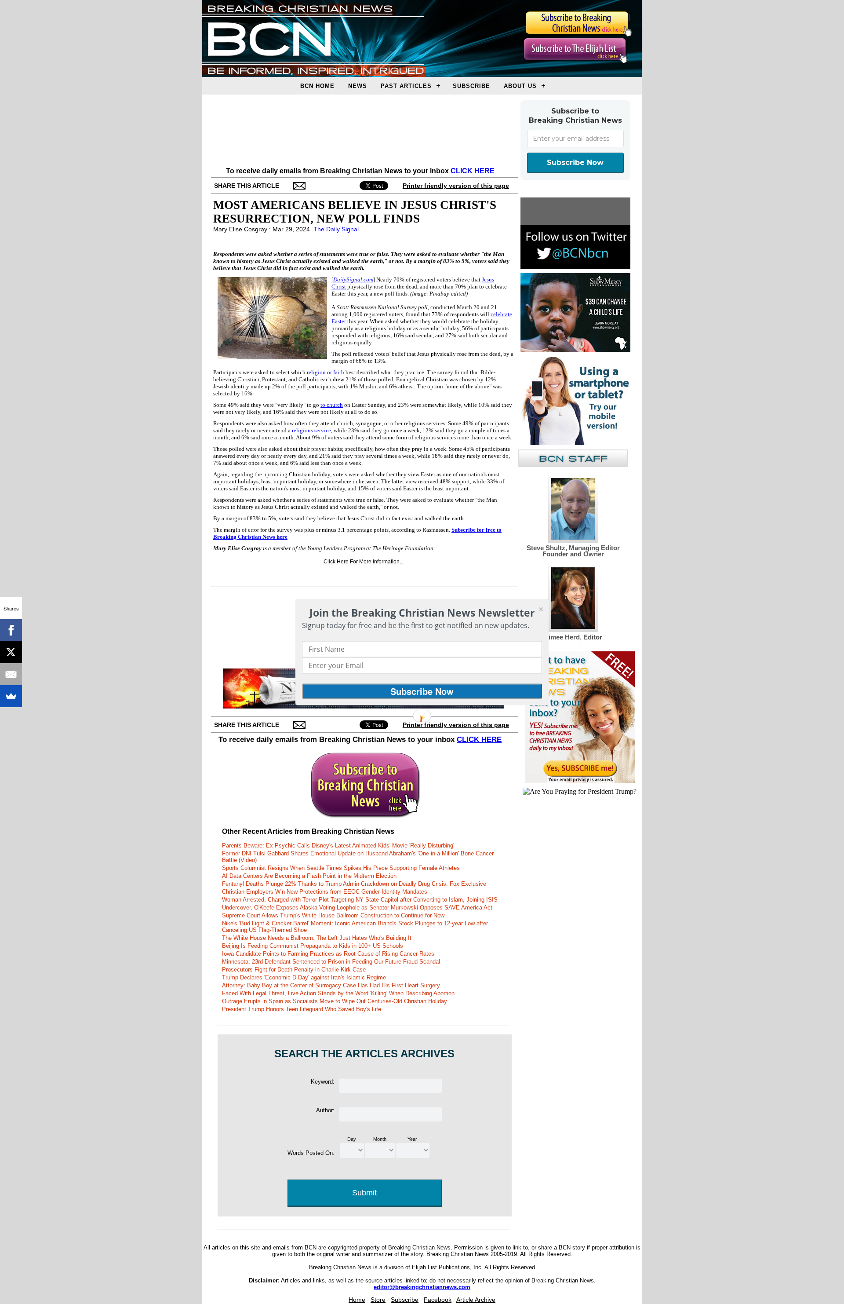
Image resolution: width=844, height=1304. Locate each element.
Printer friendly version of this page (456, 185)
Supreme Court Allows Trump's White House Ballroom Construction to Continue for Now (333, 915)
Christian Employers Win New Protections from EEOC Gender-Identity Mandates (324, 891)
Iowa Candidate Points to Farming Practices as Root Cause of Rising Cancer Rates (328, 953)
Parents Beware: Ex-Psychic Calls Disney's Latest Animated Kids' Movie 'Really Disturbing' (338, 845)
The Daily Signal (336, 229)
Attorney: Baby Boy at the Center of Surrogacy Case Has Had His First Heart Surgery (331, 985)
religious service (311, 430)
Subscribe (471, 86)
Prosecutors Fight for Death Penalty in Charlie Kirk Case (294, 969)
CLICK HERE (473, 171)
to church (331, 405)
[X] (11, 652)
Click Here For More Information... (364, 562)
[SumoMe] (11, 696)
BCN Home (317, 86)
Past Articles (406, 86)
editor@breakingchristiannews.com (422, 1287)
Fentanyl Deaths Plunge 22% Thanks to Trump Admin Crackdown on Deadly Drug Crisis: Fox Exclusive (354, 883)
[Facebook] (11, 630)
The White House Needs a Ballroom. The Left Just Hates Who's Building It (316, 938)
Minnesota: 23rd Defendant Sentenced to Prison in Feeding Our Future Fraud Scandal (331, 961)
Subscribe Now (575, 162)
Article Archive (475, 1299)
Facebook (437, 1299)
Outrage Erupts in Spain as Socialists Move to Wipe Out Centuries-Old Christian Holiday (334, 1001)
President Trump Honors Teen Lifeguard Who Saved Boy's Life (301, 1009)
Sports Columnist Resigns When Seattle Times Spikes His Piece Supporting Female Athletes (341, 868)
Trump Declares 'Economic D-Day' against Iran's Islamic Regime (304, 977)
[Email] (11, 674)
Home (357, 1299)
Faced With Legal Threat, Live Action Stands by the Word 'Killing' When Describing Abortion (338, 993)
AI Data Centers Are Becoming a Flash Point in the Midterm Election (309, 876)
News (357, 86)
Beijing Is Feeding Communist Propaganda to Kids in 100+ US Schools (312, 945)
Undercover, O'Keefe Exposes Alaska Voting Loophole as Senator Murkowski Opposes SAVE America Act (357, 907)
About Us (520, 86)
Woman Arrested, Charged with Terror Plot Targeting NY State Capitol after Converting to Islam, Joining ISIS (360, 899)
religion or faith (325, 372)
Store (378, 1299)
